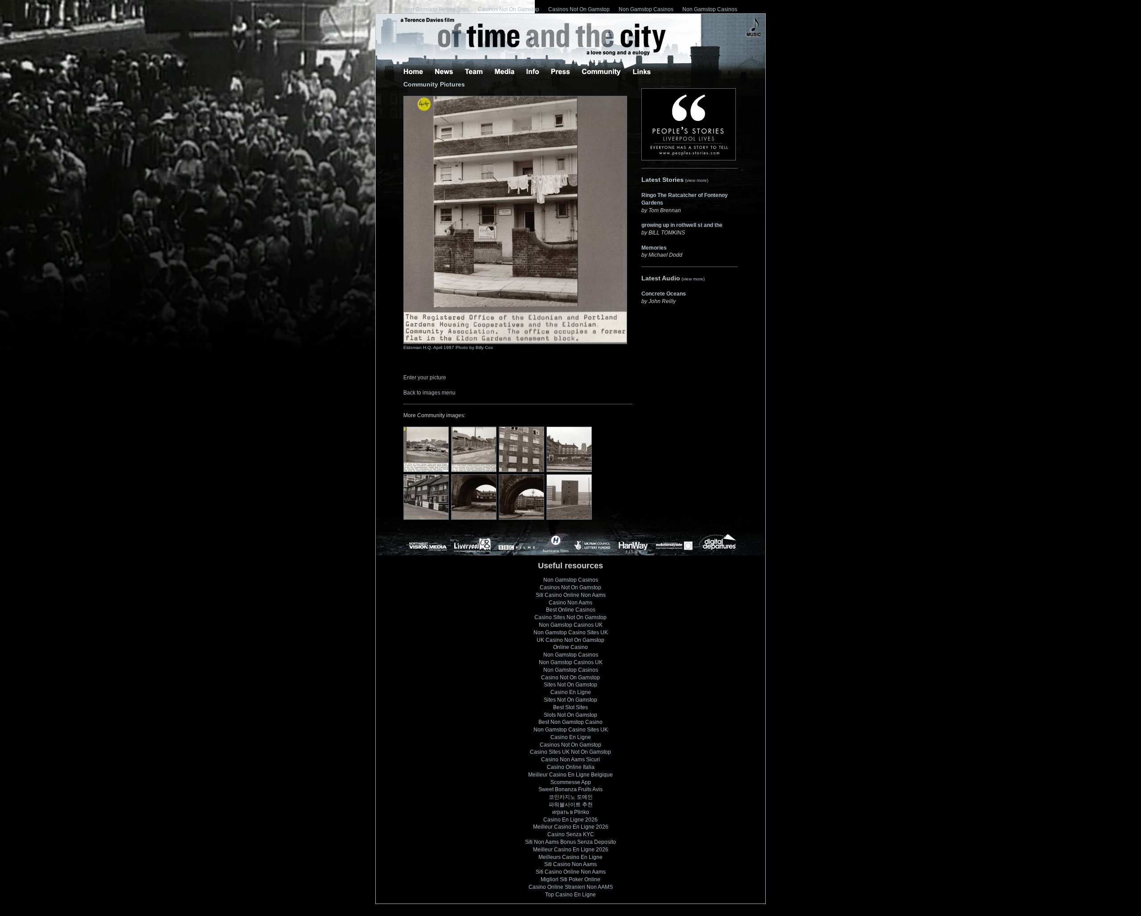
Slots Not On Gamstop (570, 715)
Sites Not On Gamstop (570, 685)
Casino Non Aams (570, 603)
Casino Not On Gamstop (570, 677)
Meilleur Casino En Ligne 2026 (570, 827)
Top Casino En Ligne (570, 894)
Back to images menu (429, 393)
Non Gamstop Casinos (646, 9)
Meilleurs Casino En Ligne (570, 857)
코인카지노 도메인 (571, 797)
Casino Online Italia (571, 767)
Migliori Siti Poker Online (570, 879)
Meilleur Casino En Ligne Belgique (570, 775)
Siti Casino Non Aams (570, 864)
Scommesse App (570, 782)
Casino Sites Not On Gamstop (570, 617)
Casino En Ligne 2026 (570, 820)
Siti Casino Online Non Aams (571, 595)
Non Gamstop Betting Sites (436, 9)
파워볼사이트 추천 (571, 804)
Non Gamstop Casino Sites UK (571, 632)
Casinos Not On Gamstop (508, 9)
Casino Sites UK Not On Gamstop (570, 752)
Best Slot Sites (570, 707)
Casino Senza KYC (570, 834)
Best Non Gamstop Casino (570, 722)
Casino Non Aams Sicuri (570, 759)
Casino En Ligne (570, 692)
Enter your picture (424, 377)
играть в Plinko (570, 812)
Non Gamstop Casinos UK (571, 625)
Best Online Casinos (570, 610)
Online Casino (570, 647)
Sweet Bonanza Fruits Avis (570, 789)
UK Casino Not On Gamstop (570, 640)
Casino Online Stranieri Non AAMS (571, 887)
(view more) (696, 180)
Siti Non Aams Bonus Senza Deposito (570, 842)
